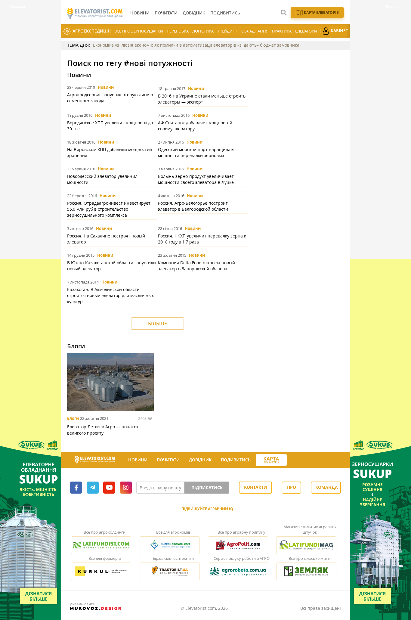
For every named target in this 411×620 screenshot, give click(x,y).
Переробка (178, 31)
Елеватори (306, 31)
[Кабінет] (292, 460)
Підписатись (207, 487)
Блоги (73, 418)
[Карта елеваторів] (271, 460)
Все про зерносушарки (138, 31)
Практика (282, 31)
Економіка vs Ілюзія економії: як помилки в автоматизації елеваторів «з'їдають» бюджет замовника (196, 45)
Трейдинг (227, 31)
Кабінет (338, 30)
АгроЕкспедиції (90, 31)
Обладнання (254, 31)
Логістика (203, 31)
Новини (106, 87)
